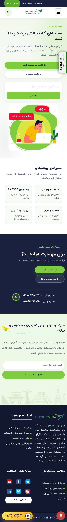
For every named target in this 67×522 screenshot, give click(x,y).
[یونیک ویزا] (33, 12)
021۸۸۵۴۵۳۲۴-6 (32, 295)
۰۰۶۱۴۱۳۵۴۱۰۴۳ (31, 301)
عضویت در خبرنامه (33, 374)
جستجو (33, 95)
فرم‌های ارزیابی (12, 3)
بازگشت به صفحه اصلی (34, 65)
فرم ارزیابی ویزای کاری (18, 427)
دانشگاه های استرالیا (52, 483)
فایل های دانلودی (20, 438)
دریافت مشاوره (33, 74)
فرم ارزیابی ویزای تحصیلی (16, 433)
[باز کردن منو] (58, 12)
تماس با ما (27, 3)
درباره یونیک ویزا (49, 279)
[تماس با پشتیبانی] (60, 515)
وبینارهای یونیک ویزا (52, 488)
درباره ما (38, 3)
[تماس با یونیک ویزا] (8, 12)
